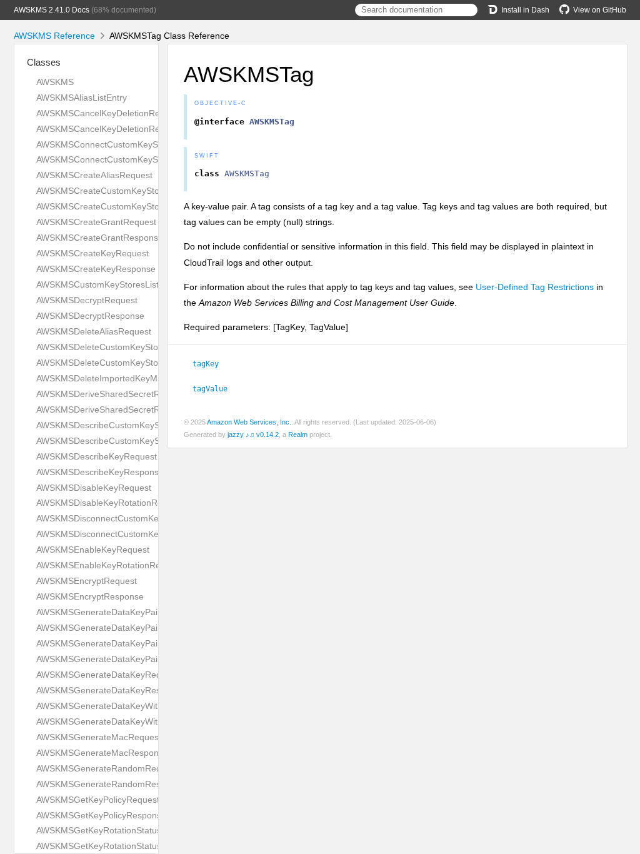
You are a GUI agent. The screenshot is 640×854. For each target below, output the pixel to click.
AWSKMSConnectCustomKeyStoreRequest (121, 144)
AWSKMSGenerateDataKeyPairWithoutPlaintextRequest (147, 643)
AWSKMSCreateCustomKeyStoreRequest (118, 191)
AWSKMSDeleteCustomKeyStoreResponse (121, 363)
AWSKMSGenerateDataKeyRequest (107, 675)
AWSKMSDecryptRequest (87, 300)
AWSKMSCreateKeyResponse (96, 269)
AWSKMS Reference (54, 36)
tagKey (211, 363)
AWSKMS (55, 82)
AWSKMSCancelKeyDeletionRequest (109, 113)
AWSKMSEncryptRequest (86, 581)
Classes (44, 62)
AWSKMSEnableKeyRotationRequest (109, 565)
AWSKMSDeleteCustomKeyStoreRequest (117, 347)
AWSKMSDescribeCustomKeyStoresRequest (124, 425)
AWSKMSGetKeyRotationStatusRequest (115, 830)
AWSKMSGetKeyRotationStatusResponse (118, 846)
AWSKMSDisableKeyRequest (93, 488)
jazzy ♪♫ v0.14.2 (253, 434)
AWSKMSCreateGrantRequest (96, 222)
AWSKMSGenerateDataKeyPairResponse (118, 628)
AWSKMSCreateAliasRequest (94, 175)
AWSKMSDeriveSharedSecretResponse (115, 409)
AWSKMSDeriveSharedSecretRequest (111, 394)
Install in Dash (525, 10)
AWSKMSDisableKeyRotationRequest (110, 503)
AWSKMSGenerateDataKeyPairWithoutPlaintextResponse (150, 659)
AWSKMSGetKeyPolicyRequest (97, 800)
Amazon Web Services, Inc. (249, 422)
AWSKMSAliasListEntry (81, 98)
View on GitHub (599, 10)
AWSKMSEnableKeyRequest (92, 550)
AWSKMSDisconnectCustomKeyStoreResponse (130, 534)
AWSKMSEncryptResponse (90, 596)
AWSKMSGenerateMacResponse (102, 753)
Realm (298, 434)
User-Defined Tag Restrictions (535, 287)
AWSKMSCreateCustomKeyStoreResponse (122, 206)
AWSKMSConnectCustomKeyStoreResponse (125, 159)
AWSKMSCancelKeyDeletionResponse (112, 129)
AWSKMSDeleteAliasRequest (93, 331)
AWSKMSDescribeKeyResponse (100, 472)
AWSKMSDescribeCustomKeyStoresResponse (128, 441)
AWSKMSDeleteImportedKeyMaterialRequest (125, 378)
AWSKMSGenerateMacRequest (98, 737)
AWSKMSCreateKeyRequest (92, 253)
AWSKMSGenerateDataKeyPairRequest (115, 612)
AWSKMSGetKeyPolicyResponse (101, 815)
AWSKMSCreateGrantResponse (99, 238)
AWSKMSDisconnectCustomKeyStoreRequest (127, 518)
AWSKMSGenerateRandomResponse (110, 784)
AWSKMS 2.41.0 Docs (51, 10)
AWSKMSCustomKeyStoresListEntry (107, 284)
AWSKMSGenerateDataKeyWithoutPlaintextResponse (142, 721)
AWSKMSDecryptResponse (90, 316)
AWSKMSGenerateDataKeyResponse (110, 690)
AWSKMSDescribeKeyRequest (96, 456)
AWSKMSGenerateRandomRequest (107, 768)
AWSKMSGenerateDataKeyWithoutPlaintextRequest (139, 706)
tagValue (215, 388)
